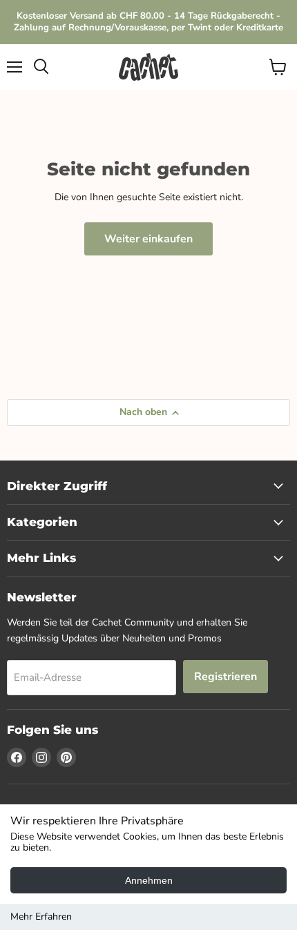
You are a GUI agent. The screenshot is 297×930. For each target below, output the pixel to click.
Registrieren (225, 676)
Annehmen (149, 880)
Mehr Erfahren (41, 916)
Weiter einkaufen (148, 238)
